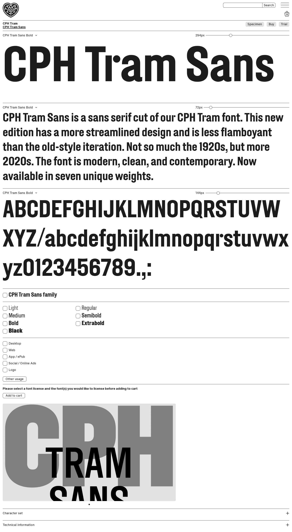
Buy (271, 24)
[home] (11, 10)
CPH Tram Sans (14, 27)
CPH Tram (10, 23)
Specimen (255, 24)
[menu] (285, 5)
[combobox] (20, 35)
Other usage (14, 379)
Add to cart (14, 395)
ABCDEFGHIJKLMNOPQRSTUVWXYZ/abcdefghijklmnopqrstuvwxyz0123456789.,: (146, 240)
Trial (284, 24)
